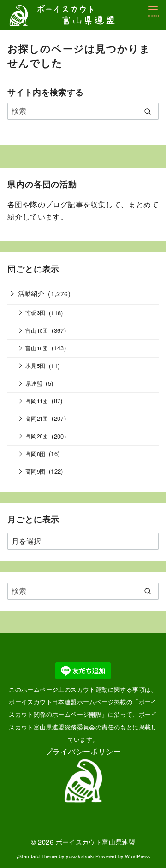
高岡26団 (36, 436)
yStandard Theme (37, 856)
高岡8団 (35, 453)
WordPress (137, 856)
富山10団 (36, 330)
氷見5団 (35, 365)
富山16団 (36, 348)
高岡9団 (35, 471)
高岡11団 (36, 401)
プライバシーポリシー (83, 751)
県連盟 (33, 383)
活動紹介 (31, 293)
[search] (147, 111)
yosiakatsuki (80, 856)
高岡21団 (36, 418)
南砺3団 (35, 312)
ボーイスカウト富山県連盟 (96, 841)
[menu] (153, 11)
